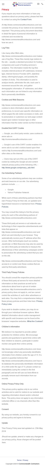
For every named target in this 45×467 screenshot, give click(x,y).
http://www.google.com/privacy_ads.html (18, 168)
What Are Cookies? (35, 321)
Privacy (25, 460)
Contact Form (26, 20)
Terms (19, 460)
